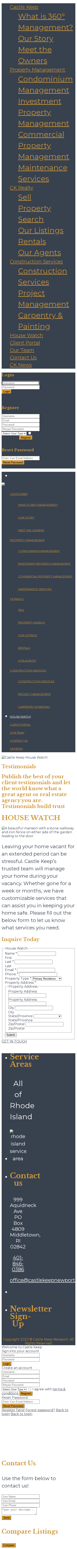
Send (6, 1517)
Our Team (22, 350)
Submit (11, 1034)
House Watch (26, 335)
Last (9, 962)
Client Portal (25, 343)
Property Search (31, 622)
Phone (11, 974)
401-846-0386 (18, 1263)
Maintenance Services (35, 589)
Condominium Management (39, 551)
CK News (21, 365)
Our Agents (39, 252)
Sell (24, 197)
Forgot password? (40, 1410)
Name (11, 953)
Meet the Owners (31, 530)
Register (26, 437)
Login (6, 391)
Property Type (18, 978)
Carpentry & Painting (34, 706)
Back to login (21, 1414)
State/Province (20, 1016)
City (11, 1008)
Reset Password (13, 462)
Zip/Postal (16, 1024)
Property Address (22, 991)
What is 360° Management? (38, 504)
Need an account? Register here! (29, 396)
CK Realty (21, 188)
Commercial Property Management (43, 145)
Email (10, 970)
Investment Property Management (43, 112)
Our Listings (40, 230)
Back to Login (13, 442)
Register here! (13, 1410)
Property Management (37, 70)
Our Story (35, 38)
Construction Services (36, 261)
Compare (8, 1545)
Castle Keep (24, 7)
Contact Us (23, 357)
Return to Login (15, 466)
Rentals (32, 241)
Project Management (34, 694)
